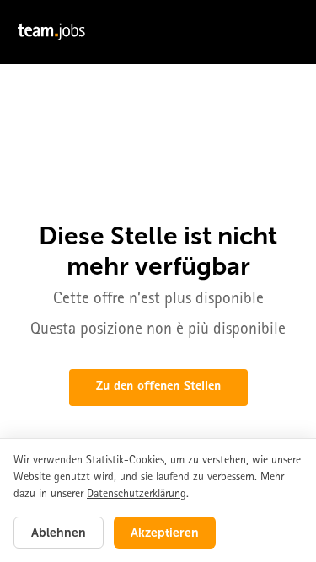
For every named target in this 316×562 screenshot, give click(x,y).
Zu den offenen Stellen (158, 387)
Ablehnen (58, 532)
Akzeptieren (165, 532)
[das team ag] (158, 32)
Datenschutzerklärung (136, 494)
